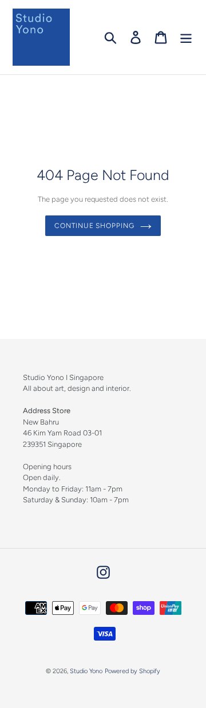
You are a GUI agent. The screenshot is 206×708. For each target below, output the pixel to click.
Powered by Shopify (132, 671)
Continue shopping (94, 226)
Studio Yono (86, 671)
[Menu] (186, 37)
